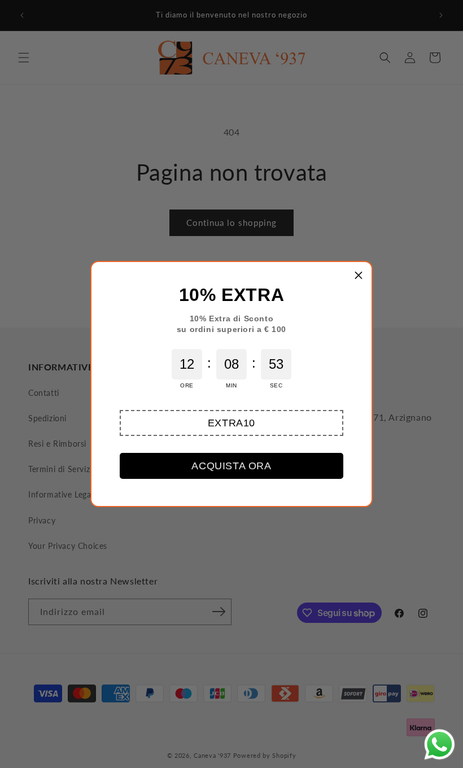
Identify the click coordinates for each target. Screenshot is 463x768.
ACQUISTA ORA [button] (231, 466)
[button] (231, 423)
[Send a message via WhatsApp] (439, 744)
